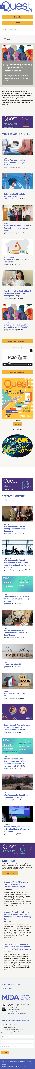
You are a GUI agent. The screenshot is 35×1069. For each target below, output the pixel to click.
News (5, 628)
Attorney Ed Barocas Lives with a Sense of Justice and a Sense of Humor (17, 227)
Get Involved (7, 558)
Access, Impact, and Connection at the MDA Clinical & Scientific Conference (17, 828)
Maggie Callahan (10, 167)
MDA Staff (8, 264)
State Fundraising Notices (19, 1066)
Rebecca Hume (9, 233)
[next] (31, 64)
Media (4, 984)
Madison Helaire (9, 533)
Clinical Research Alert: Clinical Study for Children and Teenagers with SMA (17, 598)
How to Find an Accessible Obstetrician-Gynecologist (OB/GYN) (14, 162)
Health (5, 158)
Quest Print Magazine (9, 1027)
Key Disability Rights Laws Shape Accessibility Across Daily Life (17, 67)
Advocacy (6, 223)
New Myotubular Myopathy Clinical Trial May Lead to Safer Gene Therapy (16, 632)
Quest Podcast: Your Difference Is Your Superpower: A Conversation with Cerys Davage (17, 727)
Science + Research (9, 192)
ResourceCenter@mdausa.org (17, 1013)
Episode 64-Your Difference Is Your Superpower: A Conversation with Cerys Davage (17, 884)
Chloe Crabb (8, 800)
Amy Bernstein (9, 329)
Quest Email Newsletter (9, 1025)
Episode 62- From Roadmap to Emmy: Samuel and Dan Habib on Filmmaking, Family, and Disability (17, 946)
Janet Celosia (9, 298)
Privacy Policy (4, 1066)
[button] (2, 7)
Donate (19, 984)
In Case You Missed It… (13, 664)
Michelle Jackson (10, 199)
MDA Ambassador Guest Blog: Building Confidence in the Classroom (16, 528)
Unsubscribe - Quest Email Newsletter (13, 1032)
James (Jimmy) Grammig (12, 570)
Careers (11, 984)
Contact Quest (7, 988)
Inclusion (6, 524)
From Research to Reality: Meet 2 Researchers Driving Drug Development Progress (17, 293)
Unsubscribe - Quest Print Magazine (13, 1029)
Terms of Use (10, 1066)
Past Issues (17, 424)
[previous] (3, 64)
